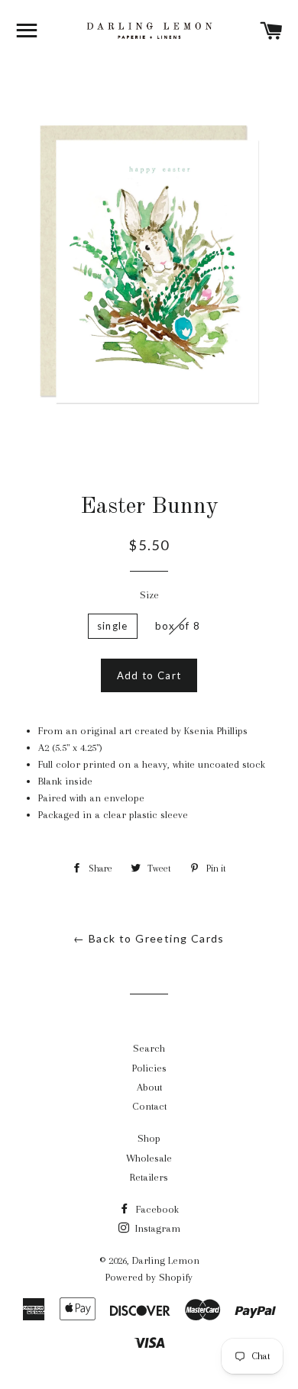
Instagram (156, 1228)
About (149, 1087)
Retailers (149, 1177)
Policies (149, 1068)
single (112, 626)
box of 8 (177, 626)
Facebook (156, 1209)
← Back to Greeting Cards (149, 938)
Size (149, 595)
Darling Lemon (165, 1260)
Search (149, 1048)
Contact (149, 1106)
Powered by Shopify (149, 1277)
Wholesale (149, 1158)
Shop (149, 1138)
